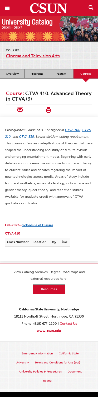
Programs (36, 73)
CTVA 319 (26, 137)
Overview (12, 73)
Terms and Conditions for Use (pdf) (57, 362)
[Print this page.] (48, 110)
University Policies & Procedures (40, 371)
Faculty (61, 73)
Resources (49, 289)
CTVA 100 (72, 130)
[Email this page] (20, 110)
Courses (13, 50)
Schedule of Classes (37, 225)
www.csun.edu (49, 331)
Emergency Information (37, 353)
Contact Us (68, 324)
